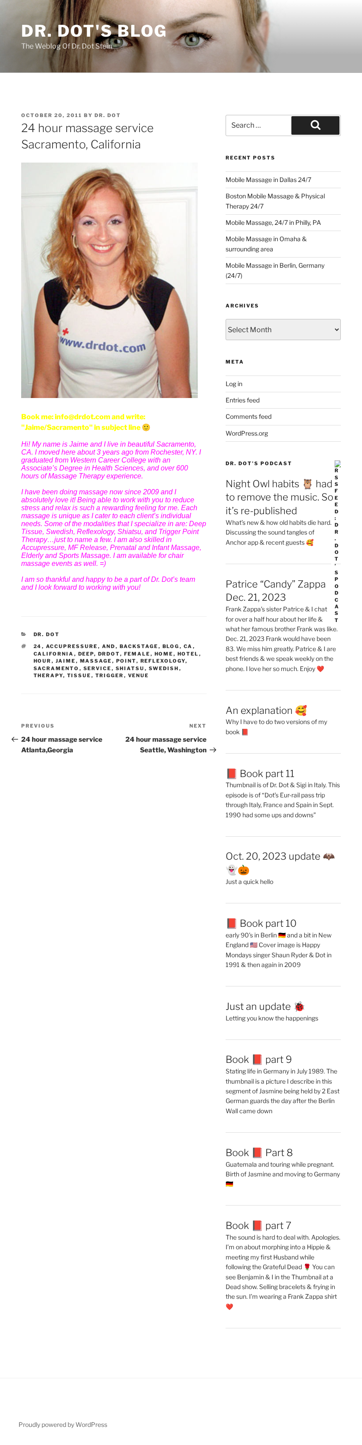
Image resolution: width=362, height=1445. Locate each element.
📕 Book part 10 (261, 923)
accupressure (72, 646)
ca (188, 646)
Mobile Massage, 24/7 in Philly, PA (273, 222)
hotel (188, 654)
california (54, 654)
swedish (164, 668)
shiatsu (130, 668)
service (97, 668)
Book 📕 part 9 (259, 1059)
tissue (79, 675)
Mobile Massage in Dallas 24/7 (268, 179)
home (164, 654)
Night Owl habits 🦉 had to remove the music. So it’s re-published (279, 497)
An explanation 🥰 (266, 710)
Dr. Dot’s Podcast (259, 463)
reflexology (162, 661)
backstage (139, 646)
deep (86, 654)
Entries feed (243, 400)
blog (171, 646)
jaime (66, 661)
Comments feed (249, 416)
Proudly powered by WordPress (63, 1424)
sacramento (56, 668)
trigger (109, 675)
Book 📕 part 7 (258, 1225)
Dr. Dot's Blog (94, 31)
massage (96, 661)
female (137, 654)
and (109, 646)
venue (138, 675)
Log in (234, 383)
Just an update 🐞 (265, 1006)
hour (43, 661)
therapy (48, 675)
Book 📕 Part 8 (259, 1152)
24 (38, 646)
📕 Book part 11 (260, 773)
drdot (109, 654)
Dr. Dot (107, 115)
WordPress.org (247, 433)
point (126, 661)
